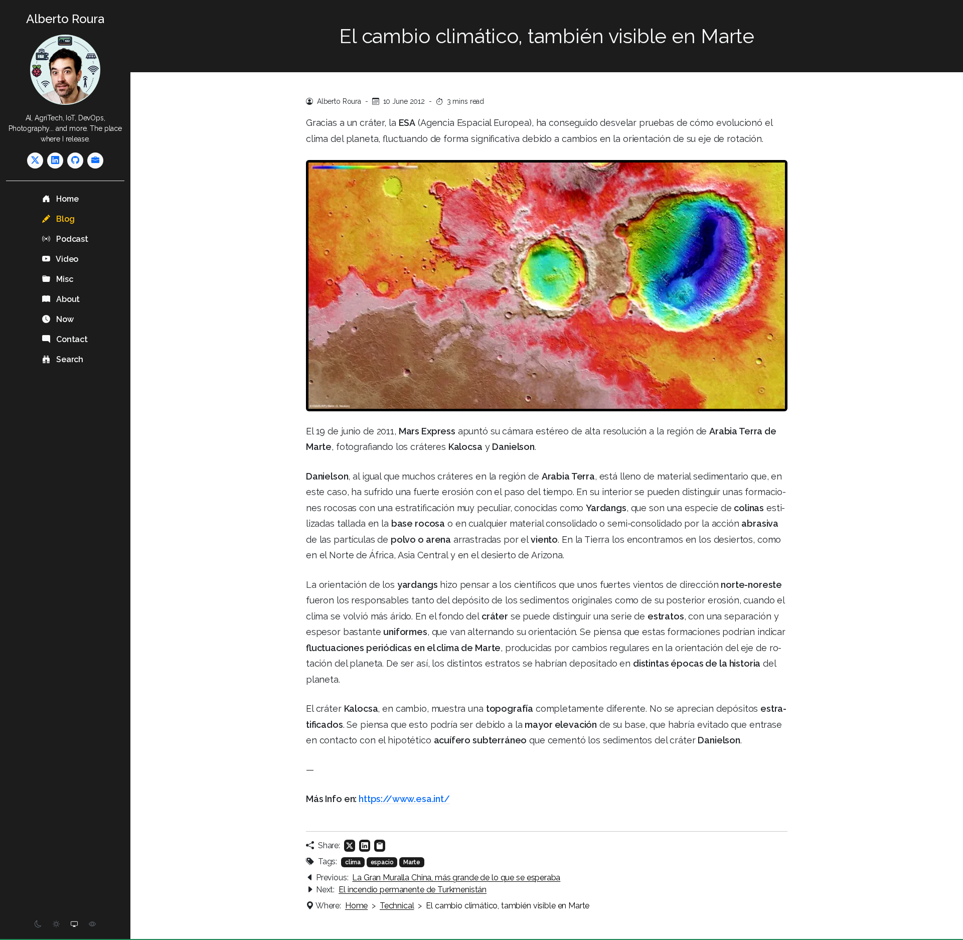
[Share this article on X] (349, 846)
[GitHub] (75, 160)
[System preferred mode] (74, 924)
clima (353, 862)
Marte (411, 862)
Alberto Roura (65, 19)
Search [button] (68, 359)
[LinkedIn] (55, 160)
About (67, 299)
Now (63, 319)
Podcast (71, 239)
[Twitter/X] (35, 160)
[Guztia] (95, 160)
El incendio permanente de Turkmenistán (413, 889)
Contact (71, 339)
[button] (379, 846)
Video (66, 259)
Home (66, 199)
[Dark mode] (38, 924)
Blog (64, 219)
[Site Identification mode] (92, 924)
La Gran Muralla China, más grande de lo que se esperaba (456, 877)
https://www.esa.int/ (404, 799)
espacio (382, 862)
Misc (63, 279)
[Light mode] (56, 924)
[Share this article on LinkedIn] (364, 846)
